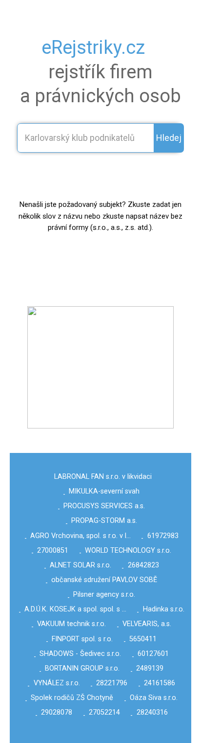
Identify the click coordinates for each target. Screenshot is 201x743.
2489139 (149, 668)
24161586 (159, 683)
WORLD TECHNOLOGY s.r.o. (128, 550)
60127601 (153, 654)
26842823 (143, 565)
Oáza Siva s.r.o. (154, 698)
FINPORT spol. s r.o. (82, 639)
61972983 (163, 536)
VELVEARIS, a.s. (146, 624)
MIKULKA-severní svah (104, 491)
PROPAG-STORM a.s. (104, 521)
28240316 (152, 712)
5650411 (143, 639)
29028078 (56, 712)
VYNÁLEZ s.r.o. (57, 683)
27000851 (52, 550)
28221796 (111, 683)
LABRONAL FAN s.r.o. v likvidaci (103, 477)
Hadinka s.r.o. (163, 609)
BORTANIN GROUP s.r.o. (82, 668)
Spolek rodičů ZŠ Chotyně (72, 698)
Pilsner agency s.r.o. (104, 594)
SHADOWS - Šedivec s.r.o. (80, 654)
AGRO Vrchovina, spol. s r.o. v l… (80, 536)
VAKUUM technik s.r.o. (71, 624)
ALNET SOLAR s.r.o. (80, 565)
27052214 (104, 712)
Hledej (168, 138)
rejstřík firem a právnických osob (100, 72)
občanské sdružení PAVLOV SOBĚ (104, 580)
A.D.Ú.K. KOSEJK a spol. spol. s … (75, 609)
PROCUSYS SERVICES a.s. (104, 506)
